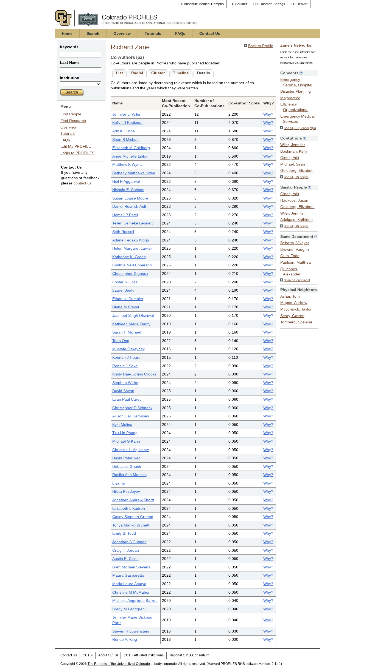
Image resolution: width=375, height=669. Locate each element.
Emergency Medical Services (297, 119)
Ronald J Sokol (125, 366)
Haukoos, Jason (294, 200)
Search (92, 33)
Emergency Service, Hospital (296, 82)
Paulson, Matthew (295, 262)
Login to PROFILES (77, 153)
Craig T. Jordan (125, 550)
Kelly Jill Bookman (128, 122)
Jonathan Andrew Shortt (133, 500)
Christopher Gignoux (130, 273)
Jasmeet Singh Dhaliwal (133, 315)
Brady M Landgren (128, 609)
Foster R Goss (125, 282)
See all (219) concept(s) (300, 128)
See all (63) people (296, 177)
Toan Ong (120, 340)
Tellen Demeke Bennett (132, 223)
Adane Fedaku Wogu (130, 240)
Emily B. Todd (124, 533)
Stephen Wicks (125, 382)
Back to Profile (260, 46)
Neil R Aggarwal (126, 181)
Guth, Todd (290, 256)
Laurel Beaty (123, 290)
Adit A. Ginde (123, 131)
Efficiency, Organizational (294, 107)
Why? (268, 114)
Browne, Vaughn (294, 249)
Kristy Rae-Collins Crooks (134, 374)
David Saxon (123, 391)
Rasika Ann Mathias (129, 474)
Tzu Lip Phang (125, 433)
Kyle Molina (122, 424)
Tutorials (153, 33)
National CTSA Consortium (189, 655)
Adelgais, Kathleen (296, 219)
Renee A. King (124, 639)
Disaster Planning (295, 91)
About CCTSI (108, 655)
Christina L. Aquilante (130, 450)
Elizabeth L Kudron (128, 508)
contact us (82, 183)
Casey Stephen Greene (132, 516)
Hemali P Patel (125, 215)
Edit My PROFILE (75, 146)
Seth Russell (123, 231)
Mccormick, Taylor (296, 309)
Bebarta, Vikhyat (294, 243)
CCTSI (88, 655)
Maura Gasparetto (128, 575)
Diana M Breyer (125, 307)
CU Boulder (238, 4)
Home (67, 33)
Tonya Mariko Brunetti (131, 525)
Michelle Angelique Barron (135, 600)
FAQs (180, 33)
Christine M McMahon (131, 592)
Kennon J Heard (126, 357)
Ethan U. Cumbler (127, 299)
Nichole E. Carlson (128, 189)
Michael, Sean (292, 164)
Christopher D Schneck (132, 408)
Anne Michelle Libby (129, 156)
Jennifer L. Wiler (126, 114)
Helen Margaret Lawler (132, 248)
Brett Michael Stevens (131, 567)
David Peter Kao (126, 458)
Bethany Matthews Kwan (133, 173)
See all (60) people (296, 226)
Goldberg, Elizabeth (297, 170)
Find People (70, 114)
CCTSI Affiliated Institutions (144, 655)
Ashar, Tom (290, 296)
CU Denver (299, 4)
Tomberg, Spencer (296, 322)
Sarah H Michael (126, 332)
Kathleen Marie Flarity (131, 324)
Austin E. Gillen (125, 558)
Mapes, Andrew (293, 302)
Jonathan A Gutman (129, 542)
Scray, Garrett (292, 316)
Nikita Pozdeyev (126, 491)
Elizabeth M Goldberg (131, 148)
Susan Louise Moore (130, 198)
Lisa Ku (118, 483)
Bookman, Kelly (293, 151)
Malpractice (290, 98)
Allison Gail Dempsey (130, 416)
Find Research (73, 120)
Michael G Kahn (126, 441)
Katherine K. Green (129, 257)
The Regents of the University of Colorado (119, 664)
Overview (122, 33)
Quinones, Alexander (290, 272)
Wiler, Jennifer (292, 145)
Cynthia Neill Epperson (132, 265)
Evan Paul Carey (126, 399)
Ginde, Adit (289, 157)
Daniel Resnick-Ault (129, 206)
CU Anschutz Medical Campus (201, 4)
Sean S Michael (125, 139)
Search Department (297, 280)
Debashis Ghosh (126, 466)
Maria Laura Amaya (129, 584)
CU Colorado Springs (269, 4)
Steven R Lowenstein (130, 631)
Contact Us (209, 33)
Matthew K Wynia (127, 164)
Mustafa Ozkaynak (128, 349)
